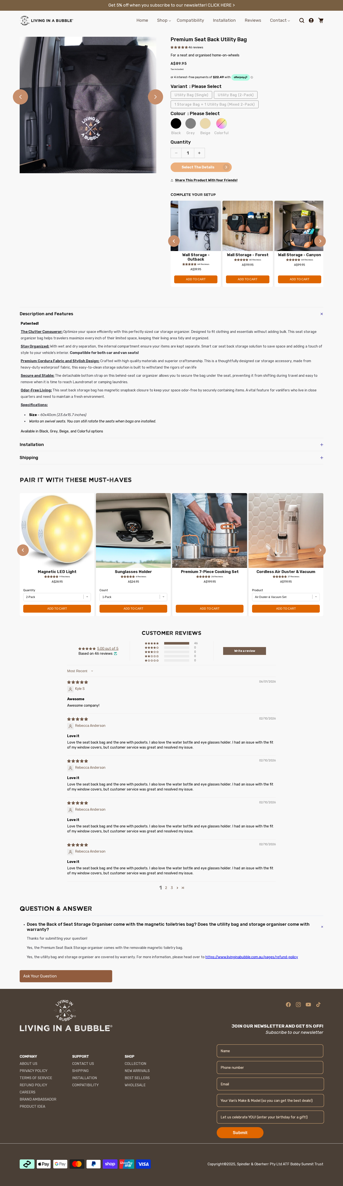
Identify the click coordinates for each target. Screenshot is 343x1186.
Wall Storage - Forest (248, 255)
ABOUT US (28, 1063)
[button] (162, 20)
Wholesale (135, 1085)
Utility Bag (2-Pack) (236, 95)
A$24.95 (133, 581)
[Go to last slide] (174, 241)
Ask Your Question (40, 976)
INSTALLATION (84, 1078)
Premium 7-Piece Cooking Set (210, 572)
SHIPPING (80, 1071)
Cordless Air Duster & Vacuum (286, 572)
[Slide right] (155, 96)
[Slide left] (20, 96)
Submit (240, 1132)
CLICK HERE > (221, 5)
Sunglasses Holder (133, 572)
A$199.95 (210, 581)
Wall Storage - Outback (196, 257)
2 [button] (166, 888)
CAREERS (27, 1092)
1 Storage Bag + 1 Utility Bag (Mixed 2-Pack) (215, 104)
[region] (247, 246)
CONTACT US (83, 1063)
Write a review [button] (244, 651)
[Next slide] (320, 241)
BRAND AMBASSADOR (38, 1099)
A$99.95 (299, 265)
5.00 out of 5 (107, 648)
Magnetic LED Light (57, 572)
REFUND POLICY (33, 1085)
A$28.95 (57, 581)
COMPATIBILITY (85, 1085)
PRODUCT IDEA (32, 1106)
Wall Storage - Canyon (299, 255)
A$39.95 (195, 269)
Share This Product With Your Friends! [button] (206, 180)
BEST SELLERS (137, 1078)
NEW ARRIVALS (137, 1071)
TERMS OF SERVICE (36, 1078)
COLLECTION (135, 1063)
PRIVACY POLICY (33, 1071)
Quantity (181, 142)
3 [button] (172, 888)
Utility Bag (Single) (191, 95)
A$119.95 (247, 265)
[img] (77, 682)
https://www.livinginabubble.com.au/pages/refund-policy (251, 957)
